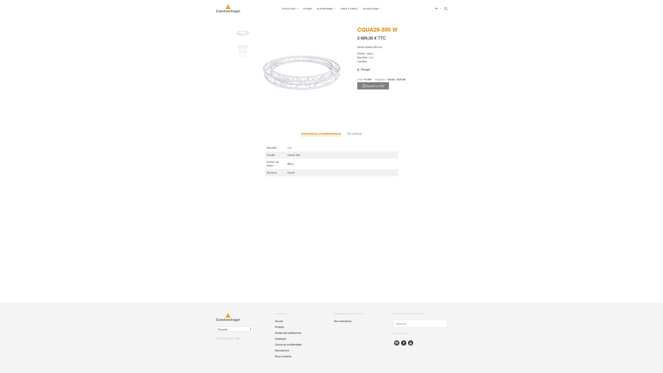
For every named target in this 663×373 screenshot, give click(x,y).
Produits (279, 327)
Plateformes (325, 8)
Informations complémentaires (321, 134)
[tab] (321, 133)
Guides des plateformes (288, 332)
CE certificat (354, 134)
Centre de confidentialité (288, 344)
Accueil (279, 321)
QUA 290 (401, 79)
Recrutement (282, 350)
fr (437, 8)
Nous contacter (283, 356)
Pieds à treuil (349, 8)
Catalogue (280, 338)
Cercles (391, 79)
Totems (307, 8)
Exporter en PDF (375, 86)
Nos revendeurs (343, 321)
